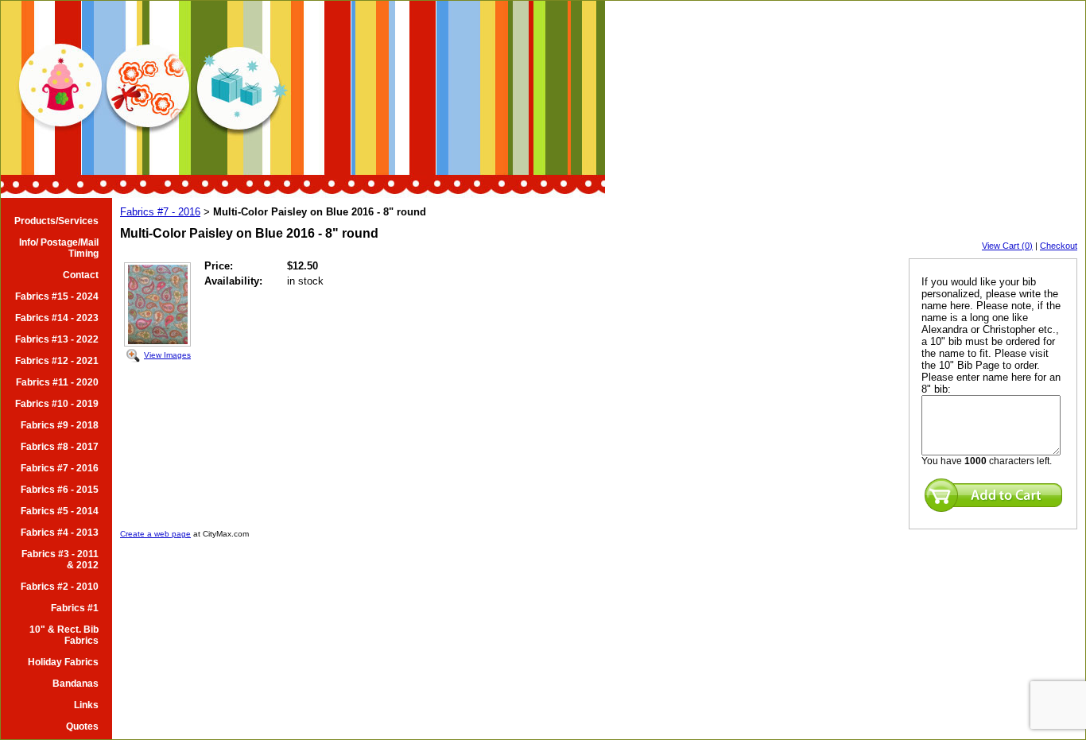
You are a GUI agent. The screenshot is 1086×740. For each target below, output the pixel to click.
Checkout (1058, 245)
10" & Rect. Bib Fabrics (64, 635)
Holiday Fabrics (63, 662)
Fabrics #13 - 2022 (57, 339)
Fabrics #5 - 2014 (60, 511)
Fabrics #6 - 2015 (60, 489)
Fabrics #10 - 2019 (57, 403)
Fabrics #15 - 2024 (57, 296)
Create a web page (155, 533)
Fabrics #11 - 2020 (57, 382)
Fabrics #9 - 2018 (60, 425)
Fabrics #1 (75, 608)
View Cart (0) (1007, 245)
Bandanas (75, 683)
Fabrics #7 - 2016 (60, 468)
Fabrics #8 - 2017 (60, 446)
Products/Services (56, 221)
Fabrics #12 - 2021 (57, 360)
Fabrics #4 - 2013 (60, 532)
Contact (81, 275)
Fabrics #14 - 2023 (57, 318)
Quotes (82, 726)
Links (86, 705)
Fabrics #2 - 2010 (60, 586)
